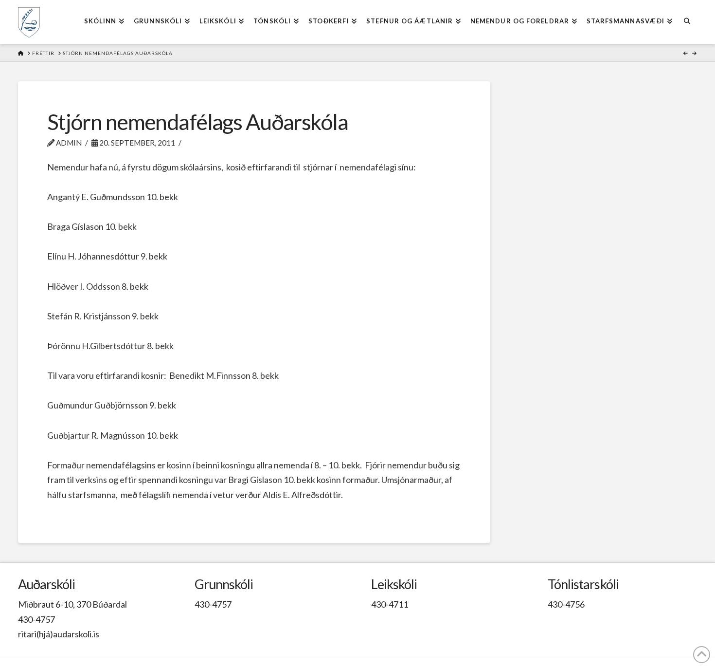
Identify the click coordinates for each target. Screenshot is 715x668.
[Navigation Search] (687, 22)
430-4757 (36, 619)
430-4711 (389, 604)
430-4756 (566, 604)
